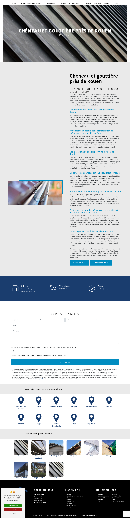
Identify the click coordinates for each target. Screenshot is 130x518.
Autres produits (74, 3)
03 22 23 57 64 (64, 289)
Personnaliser (13, 513)
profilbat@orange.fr (103, 289)
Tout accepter (13, 506)
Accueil (14, 3)
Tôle (99, 501)
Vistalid (38, 515)
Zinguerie (62, 3)
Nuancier (97, 3)
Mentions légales (72, 515)
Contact (115, 3)
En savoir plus (79, 263)
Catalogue (87, 3)
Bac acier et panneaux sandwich (31, 3)
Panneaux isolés (116, 496)
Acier (113, 499)
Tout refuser (12, 509)
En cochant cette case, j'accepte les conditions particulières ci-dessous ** (40, 355)
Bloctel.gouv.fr (39, 378)
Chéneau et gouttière (118, 501)
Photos (107, 3)
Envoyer (67, 362)
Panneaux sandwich (103, 496)
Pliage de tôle (116, 498)
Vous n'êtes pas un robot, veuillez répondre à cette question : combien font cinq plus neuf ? (44, 347)
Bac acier (100, 494)
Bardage (114, 494)
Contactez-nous (101, 263)
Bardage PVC (50, 3)
